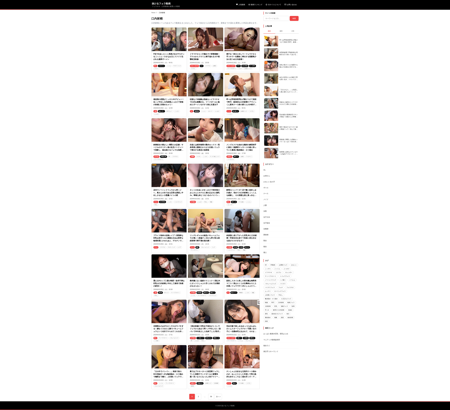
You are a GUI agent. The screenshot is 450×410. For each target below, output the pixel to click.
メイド (265, 199)
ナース (229, 111)
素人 (155, 65)
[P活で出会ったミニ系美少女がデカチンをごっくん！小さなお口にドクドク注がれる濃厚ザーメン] (169, 39)
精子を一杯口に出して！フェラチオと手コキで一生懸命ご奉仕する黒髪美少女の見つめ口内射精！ (241, 56)
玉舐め (290, 310)
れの (202, 65)
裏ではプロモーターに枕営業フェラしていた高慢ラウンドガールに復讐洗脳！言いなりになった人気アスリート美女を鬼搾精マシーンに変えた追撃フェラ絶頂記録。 (205, 376)
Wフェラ (166, 292)
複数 (275, 317)
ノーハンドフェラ (270, 280)
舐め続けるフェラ (277, 314)
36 (211, 396)
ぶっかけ (156, 114)
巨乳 (275, 306)
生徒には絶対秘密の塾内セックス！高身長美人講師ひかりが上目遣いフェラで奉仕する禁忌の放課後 (205, 147)
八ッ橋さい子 (200, 338)
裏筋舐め (268, 317)
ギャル (156, 202)
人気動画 (241, 5)
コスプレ (193, 68)
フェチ (240, 68)
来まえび (247, 247)
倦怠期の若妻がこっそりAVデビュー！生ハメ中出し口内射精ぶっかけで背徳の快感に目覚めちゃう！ (168, 101)
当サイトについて (274, 5)
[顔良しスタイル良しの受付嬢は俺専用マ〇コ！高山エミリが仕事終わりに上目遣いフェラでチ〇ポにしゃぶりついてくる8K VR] (242, 266)
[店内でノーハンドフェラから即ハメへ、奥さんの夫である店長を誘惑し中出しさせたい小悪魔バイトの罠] (169, 175)
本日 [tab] (269, 31)
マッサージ (249, 156)
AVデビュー (169, 111)
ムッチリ (268, 291)
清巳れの (206, 292)
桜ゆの (234, 383)
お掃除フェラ (244, 111)
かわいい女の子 (194, 65)
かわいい (294, 265)
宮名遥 (235, 247)
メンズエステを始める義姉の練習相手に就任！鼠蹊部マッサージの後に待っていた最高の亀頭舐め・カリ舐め (241, 147)
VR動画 (241, 292)
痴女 (265, 246)
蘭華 (197, 247)
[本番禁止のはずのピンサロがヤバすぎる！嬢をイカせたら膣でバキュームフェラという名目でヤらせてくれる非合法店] (169, 311)
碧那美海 (197, 111)
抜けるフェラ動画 (161, 3)
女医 (265, 211)
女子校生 (193, 202)
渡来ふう (212, 292)
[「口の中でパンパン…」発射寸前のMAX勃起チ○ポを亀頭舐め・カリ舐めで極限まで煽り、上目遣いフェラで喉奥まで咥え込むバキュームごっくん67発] (169, 357)
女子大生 (156, 156)
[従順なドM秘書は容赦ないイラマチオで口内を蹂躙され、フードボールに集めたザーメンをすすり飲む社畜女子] (205, 84)
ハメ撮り (156, 340)
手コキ (267, 310)
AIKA (238, 65)
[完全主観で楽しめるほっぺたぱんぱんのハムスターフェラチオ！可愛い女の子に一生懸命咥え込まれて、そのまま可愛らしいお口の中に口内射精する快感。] (242, 311)
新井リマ (236, 156)
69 (169, 156)
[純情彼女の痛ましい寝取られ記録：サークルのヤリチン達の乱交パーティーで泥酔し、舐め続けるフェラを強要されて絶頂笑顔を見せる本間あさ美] (169, 130)
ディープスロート (231, 68)
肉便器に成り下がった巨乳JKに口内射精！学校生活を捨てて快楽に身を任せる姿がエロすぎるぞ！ (241, 238)
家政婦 (265, 235)
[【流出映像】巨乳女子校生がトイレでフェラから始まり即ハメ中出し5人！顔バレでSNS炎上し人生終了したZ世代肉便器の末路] (205, 311)
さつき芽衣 (252, 65)
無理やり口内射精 (278, 310)
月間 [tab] (292, 31)
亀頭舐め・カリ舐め (271, 299)
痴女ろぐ (266, 346)
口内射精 (216, 383)
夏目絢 (160, 292)
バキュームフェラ (205, 247)
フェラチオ (290, 287)
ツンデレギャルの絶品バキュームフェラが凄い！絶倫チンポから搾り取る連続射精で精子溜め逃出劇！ (205, 238)
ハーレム (240, 340)
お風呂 (214, 65)
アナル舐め (241, 202)
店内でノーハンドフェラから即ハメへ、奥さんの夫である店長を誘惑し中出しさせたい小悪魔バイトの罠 (168, 192)
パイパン (156, 68)
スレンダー (230, 204)
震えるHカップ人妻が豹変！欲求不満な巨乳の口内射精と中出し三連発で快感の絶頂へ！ (169, 283)
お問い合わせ (292, 5)
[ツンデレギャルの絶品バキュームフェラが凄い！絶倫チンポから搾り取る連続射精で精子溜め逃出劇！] (205, 220)
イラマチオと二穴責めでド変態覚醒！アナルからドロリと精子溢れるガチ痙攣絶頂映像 (205, 56)
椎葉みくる (216, 338)
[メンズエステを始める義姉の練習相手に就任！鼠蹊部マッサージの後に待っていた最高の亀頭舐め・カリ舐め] (242, 130)
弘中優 (241, 247)
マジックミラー (194, 250)
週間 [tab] (281, 31)
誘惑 (282, 317)
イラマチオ (207, 65)
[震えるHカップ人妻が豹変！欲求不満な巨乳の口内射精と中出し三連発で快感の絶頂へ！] (169, 266)
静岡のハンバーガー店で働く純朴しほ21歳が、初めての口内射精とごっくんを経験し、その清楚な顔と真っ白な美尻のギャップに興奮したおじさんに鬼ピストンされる (241, 195)
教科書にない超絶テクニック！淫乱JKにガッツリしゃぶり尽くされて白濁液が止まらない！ (205, 283)
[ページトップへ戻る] (444, 405)
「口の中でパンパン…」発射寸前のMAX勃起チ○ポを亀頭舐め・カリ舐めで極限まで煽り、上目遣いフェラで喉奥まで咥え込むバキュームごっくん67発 (168, 376)
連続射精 (290, 317)
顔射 (266, 321)
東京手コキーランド (270, 351)
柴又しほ (234, 202)
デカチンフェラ (177, 65)
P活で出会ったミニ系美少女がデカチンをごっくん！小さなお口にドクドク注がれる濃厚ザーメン (168, 56)
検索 (294, 18)
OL (191, 111)
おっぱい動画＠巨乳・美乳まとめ (275, 334)
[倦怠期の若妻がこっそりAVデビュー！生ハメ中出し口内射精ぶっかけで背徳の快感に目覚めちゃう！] (169, 84)
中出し (156, 204)
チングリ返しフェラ (214, 156)
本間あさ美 (163, 156)
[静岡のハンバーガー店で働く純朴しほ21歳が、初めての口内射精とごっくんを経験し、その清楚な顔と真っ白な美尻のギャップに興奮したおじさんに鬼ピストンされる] (242, 175)
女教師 (192, 156)
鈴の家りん (235, 111)
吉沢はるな (208, 338)
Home (153, 12)
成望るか (252, 338)
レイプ (179, 247)
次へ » (218, 396)
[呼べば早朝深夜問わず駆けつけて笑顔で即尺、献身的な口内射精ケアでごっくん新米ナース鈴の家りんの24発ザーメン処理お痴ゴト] (242, 84)
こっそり (177, 111)
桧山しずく (161, 111)
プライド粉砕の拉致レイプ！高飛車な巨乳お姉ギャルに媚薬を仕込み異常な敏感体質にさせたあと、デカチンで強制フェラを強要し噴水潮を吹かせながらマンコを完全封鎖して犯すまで (168, 240)
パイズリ (283, 284)
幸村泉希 (199, 292)
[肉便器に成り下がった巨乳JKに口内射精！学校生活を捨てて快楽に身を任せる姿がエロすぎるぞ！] (242, 220)
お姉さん (229, 156)
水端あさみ (200, 383)
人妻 (155, 111)
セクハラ (210, 111)
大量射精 (268, 306)
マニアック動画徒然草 (271, 340)
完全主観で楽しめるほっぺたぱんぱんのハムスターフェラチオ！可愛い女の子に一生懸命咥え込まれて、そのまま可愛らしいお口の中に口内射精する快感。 (241, 331)
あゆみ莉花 (245, 65)
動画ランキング (256, 5)
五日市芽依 (162, 202)
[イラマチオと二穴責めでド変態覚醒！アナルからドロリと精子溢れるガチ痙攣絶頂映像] (205, 39)
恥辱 (293, 306)
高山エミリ (233, 292)
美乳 (266, 314)
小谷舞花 (246, 338)
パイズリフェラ (270, 287)
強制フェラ (284, 306)
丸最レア (239, 338)
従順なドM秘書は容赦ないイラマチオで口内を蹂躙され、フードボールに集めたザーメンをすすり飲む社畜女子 (205, 101)
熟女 (265, 240)
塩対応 (192, 386)
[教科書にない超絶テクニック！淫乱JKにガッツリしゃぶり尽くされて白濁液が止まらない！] (205, 266)
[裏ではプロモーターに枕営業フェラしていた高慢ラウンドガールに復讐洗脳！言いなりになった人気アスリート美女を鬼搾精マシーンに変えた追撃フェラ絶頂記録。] (205, 357)
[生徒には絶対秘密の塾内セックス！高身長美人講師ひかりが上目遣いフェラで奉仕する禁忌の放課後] (205, 130)
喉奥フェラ (290, 302)
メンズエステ (230, 159)
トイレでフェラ (178, 202)
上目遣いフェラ (248, 68)
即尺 (273, 302)
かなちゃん (161, 65)
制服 (211, 202)
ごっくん (169, 65)
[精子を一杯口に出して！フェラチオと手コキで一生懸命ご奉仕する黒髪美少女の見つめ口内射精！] (242, 39)
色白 (288, 314)
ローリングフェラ (280, 291)
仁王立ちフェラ (286, 299)
